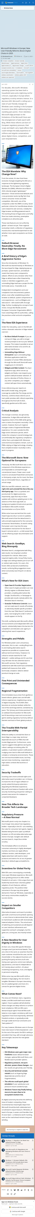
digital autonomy (15, 63)
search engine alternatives (8, 72)
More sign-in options (17, 1214)
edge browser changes (18, 65)
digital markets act (6, 65)
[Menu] (2, 3)
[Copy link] (33, 84)
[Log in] (22, 3)
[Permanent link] (17, 174)
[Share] (30, 84)
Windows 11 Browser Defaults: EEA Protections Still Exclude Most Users (17, 1161)
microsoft (26, 68)
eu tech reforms (29, 65)
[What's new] (29, 3)
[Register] (26, 3)
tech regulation (29, 72)
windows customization (7, 75)
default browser (5, 63)
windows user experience (8, 77)
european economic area (8, 68)
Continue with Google (18, 1211)
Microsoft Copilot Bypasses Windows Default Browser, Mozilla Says (17, 1170)
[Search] (33, 3)
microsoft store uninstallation (9, 70)
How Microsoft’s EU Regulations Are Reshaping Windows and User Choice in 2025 (18, 1151)
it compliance (19, 68)
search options (20, 72)
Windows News (19, 1144)
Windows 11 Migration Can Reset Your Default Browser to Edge (17, 1141)
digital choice (24, 63)
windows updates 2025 (20, 75)
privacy (19, 70)
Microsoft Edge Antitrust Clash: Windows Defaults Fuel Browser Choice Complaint (18, 1179)
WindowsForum (7, 56)
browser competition (8, 61)
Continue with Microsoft (18, 1207)
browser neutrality (19, 61)
